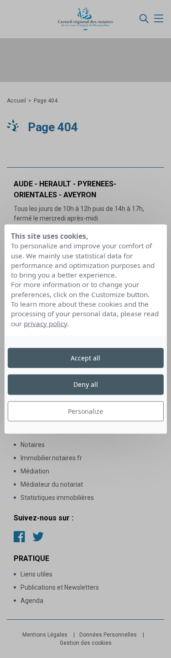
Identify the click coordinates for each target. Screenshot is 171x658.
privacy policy (45, 323)
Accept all (85, 358)
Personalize (85, 410)
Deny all (85, 384)
